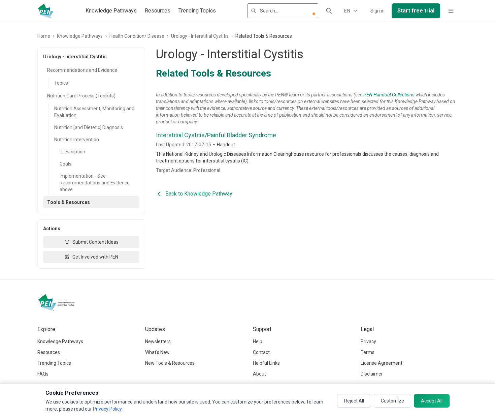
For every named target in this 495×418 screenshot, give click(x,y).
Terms (367, 352)
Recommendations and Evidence (82, 70)
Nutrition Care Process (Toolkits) (81, 95)
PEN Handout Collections (389, 94)
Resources (157, 10)
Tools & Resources (68, 202)
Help (257, 341)
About (259, 374)
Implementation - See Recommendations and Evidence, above (95, 182)
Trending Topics (197, 10)
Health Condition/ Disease (136, 36)
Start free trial (415, 10)
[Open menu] (451, 11)
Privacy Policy (107, 409)
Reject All (354, 401)
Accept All (431, 401)
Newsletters (158, 341)
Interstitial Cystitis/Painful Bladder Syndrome (216, 135)
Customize (392, 401)
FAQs (42, 374)
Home (43, 36)
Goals (65, 164)
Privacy (368, 341)
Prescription (72, 151)
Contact (261, 352)
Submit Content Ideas (95, 242)
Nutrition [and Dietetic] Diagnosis (88, 127)
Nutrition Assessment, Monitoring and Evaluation (94, 112)
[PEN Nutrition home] (45, 11)
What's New (157, 352)
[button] (313, 13)
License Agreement (381, 363)
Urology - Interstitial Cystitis (200, 36)
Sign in (377, 10)
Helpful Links (266, 363)
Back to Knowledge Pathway (198, 193)
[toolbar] (313, 13)
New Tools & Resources (170, 363)
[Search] (329, 11)
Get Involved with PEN (95, 257)
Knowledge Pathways (111, 10)
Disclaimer (372, 374)
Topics (61, 83)
